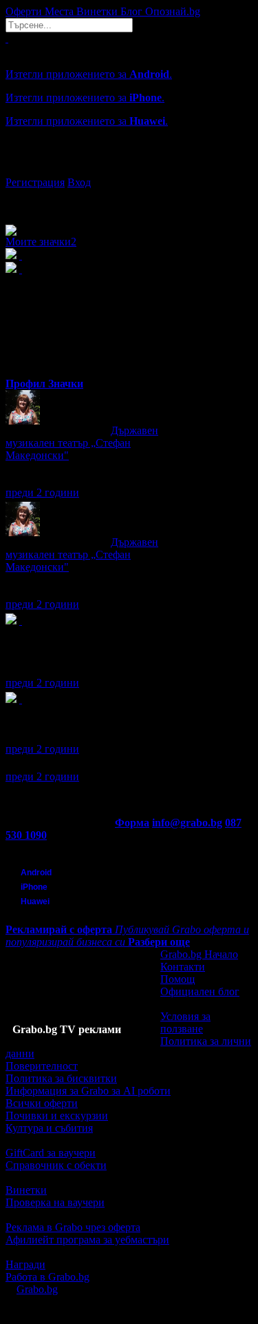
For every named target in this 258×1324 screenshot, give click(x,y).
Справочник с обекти (56, 1165)
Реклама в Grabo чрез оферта (73, 1227)
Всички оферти (42, 1103)
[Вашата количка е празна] (7, 38)
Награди (25, 1264)
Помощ (177, 979)
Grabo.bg (37, 1289)
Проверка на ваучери (55, 1202)
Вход (79, 182)
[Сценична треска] (20, 699)
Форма (132, 822)
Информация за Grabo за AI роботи (88, 1091)
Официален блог (199, 991)
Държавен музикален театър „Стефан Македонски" (82, 443)
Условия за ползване (185, 1022)
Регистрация (35, 182)
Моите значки (41, 241)
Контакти (182, 966)
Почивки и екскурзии (57, 1115)
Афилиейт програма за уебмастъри (87, 1239)
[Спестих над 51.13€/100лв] (20, 621)
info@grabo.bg (187, 822)
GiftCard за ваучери (51, 1153)
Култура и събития (49, 1128)
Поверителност (42, 1066)
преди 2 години (42, 492)
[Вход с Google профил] (129, 168)
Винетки (26, 1190)
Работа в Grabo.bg (47, 1277)
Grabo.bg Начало (199, 954)
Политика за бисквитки (61, 1078)
